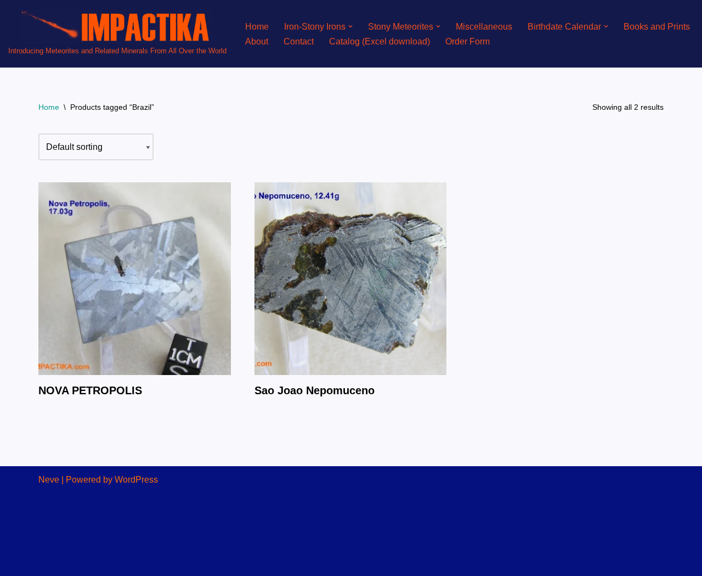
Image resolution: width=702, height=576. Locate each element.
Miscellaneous (484, 26)
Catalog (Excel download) (379, 41)
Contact (299, 41)
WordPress (136, 479)
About (256, 41)
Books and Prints (657, 26)
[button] (350, 26)
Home (257, 26)
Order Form (467, 41)
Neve (48, 479)
